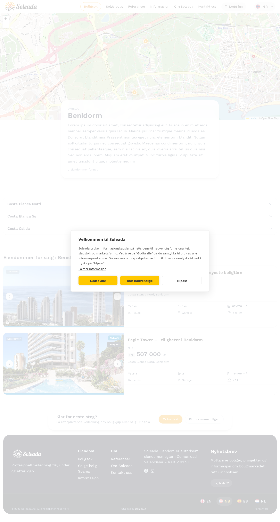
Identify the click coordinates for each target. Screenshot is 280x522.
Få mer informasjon (92, 269)
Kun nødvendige (140, 280)
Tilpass (181, 280)
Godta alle (98, 280)
